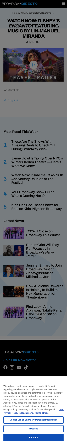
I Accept (33, 437)
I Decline (33, 429)
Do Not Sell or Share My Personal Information (34, 420)
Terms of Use (42, 413)
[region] (33, 409)
